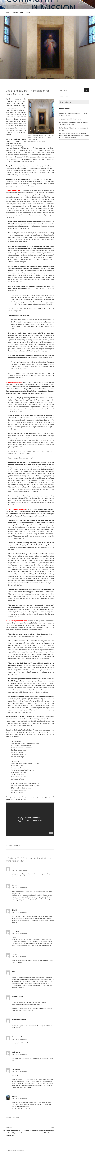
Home (7, 12)
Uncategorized (14, 845)
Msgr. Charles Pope (26, 88)
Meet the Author (18, 12)
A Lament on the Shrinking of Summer (70, 119)
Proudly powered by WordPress (14, 1150)
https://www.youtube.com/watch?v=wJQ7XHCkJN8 (27, 1004)
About (28, 12)
